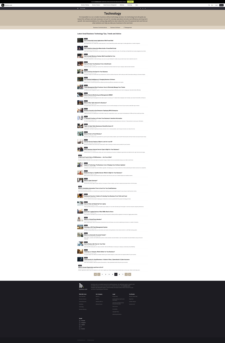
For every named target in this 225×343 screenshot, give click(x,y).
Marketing (81, 304)
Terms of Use (115, 306)
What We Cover (82, 294)
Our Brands (132, 294)
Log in (216, 5)
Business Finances (82, 299)
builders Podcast (132, 301)
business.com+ (126, 286)
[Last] (129, 274)
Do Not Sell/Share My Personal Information (118, 299)
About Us (97, 296)
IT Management (128, 27)
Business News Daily (133, 296)
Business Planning (82, 309)
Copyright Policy (115, 311)
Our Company (99, 294)
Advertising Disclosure (116, 314)
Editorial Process (99, 304)
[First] (95, 274)
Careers (97, 299)
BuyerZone (131, 299)
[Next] (126, 274)
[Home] (6, 5)
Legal (113, 294)
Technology (82, 8)
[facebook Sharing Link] (140, 8)
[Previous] (98, 274)
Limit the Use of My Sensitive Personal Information (118, 303)
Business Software (115, 27)
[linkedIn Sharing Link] (143, 8)
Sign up (221, 5)
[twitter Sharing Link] (145, 8)
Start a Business (82, 296)
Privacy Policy (115, 296)
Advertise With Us (99, 301)
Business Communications (100, 27)
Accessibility (114, 309)
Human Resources (82, 301)
